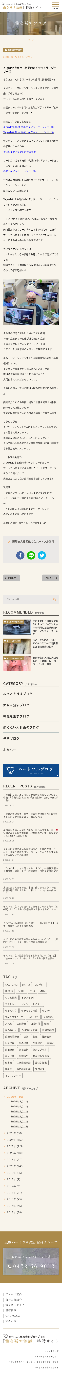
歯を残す (37, 1043)
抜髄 (35, 1037)
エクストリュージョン (16, 1004)
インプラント (29, 57)
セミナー (37, 1004)
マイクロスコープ (14, 1017)
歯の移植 (23, 1043)
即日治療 (21, 1024)
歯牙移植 (9, 1056)
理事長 (8, 1063)
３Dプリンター (13, 1076)
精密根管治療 (24, 1069)
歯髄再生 (23, 1056)
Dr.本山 (9, 991)
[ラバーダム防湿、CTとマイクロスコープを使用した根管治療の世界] (17, 646)
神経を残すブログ (16, 716)
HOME (30, 40)
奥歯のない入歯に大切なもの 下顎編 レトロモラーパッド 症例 (45, 661)
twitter (42, 555)
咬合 (46, 1024)
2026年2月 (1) (19, 1121)
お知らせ (9, 749)
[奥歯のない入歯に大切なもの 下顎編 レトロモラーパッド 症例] (17, 663)
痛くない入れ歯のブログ (15, 622)
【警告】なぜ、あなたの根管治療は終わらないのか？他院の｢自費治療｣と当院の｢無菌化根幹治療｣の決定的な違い (31, 797)
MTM (42, 991)
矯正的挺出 (41, 1063)
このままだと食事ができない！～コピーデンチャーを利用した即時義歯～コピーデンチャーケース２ (45, 627)
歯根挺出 (9, 1050)
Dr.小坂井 (40, 985)
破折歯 (8, 1069)
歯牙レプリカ (40, 1050)
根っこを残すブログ (13, 641)
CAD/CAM (11, 985)
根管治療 (9, 1043)
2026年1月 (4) (19, 1126)
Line (31, 555)
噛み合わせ (11, 1030)
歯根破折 (23, 1050)
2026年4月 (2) (19, 1116)
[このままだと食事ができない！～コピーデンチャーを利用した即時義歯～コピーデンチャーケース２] (17, 627)
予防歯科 (48, 1017)
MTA (32, 991)
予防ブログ (11, 738)
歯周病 (50, 1043)
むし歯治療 (11, 998)
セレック (46, 1011)
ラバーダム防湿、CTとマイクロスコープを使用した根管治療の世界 (45, 643)
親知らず (39, 1069)
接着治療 (46, 1037)
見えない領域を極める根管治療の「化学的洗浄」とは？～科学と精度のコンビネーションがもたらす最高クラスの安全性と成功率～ (30, 852)
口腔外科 (35, 1024)
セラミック (11, 1011)
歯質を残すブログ (16, 705)
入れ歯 (8, 1024)
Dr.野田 (20, 57)
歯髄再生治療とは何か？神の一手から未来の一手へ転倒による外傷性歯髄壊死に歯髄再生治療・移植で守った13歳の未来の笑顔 (30, 833)
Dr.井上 (26, 985)
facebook (20, 555)
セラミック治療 (29, 1011)
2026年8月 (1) (19, 1102)
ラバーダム (33, 1017)
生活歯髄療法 (24, 1063)
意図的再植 (48, 1030)
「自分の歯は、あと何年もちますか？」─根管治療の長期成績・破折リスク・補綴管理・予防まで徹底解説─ (30, 871)
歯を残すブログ (15, 50)
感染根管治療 (12, 1037)
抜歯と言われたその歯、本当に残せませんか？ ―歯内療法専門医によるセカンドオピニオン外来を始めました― (30, 890)
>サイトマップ (52, 1351)
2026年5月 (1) (19, 1111)
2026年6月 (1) (19, 1107)
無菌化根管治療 (41, 1056)
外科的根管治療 (29, 1030)
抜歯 (26, 1037)
